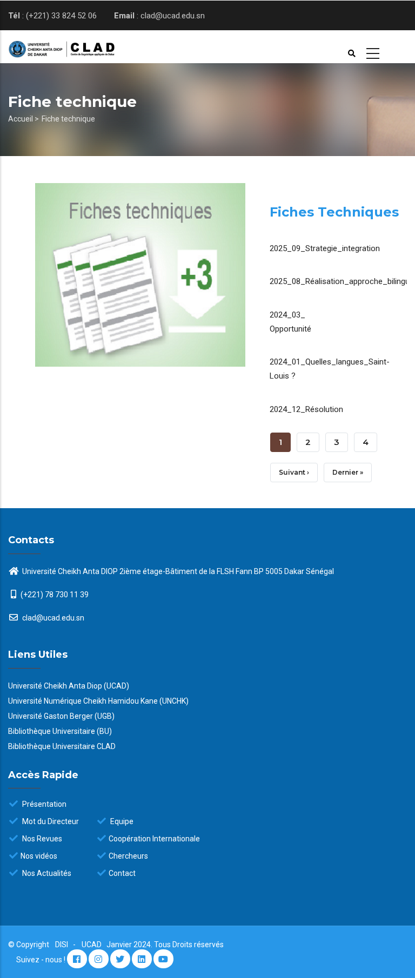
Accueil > (23, 118)
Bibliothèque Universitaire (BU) (60, 731)
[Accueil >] (52, 46)
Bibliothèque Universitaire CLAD (62, 746)
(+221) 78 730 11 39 (55, 594)
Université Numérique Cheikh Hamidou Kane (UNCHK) (98, 701)
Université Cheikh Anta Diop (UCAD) (68, 686)
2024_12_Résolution (306, 409)
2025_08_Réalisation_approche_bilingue (342, 281)
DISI (61, 944)
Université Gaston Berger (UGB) (61, 716)
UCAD (92, 944)
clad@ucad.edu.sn (52, 617)
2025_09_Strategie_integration (325, 248)
